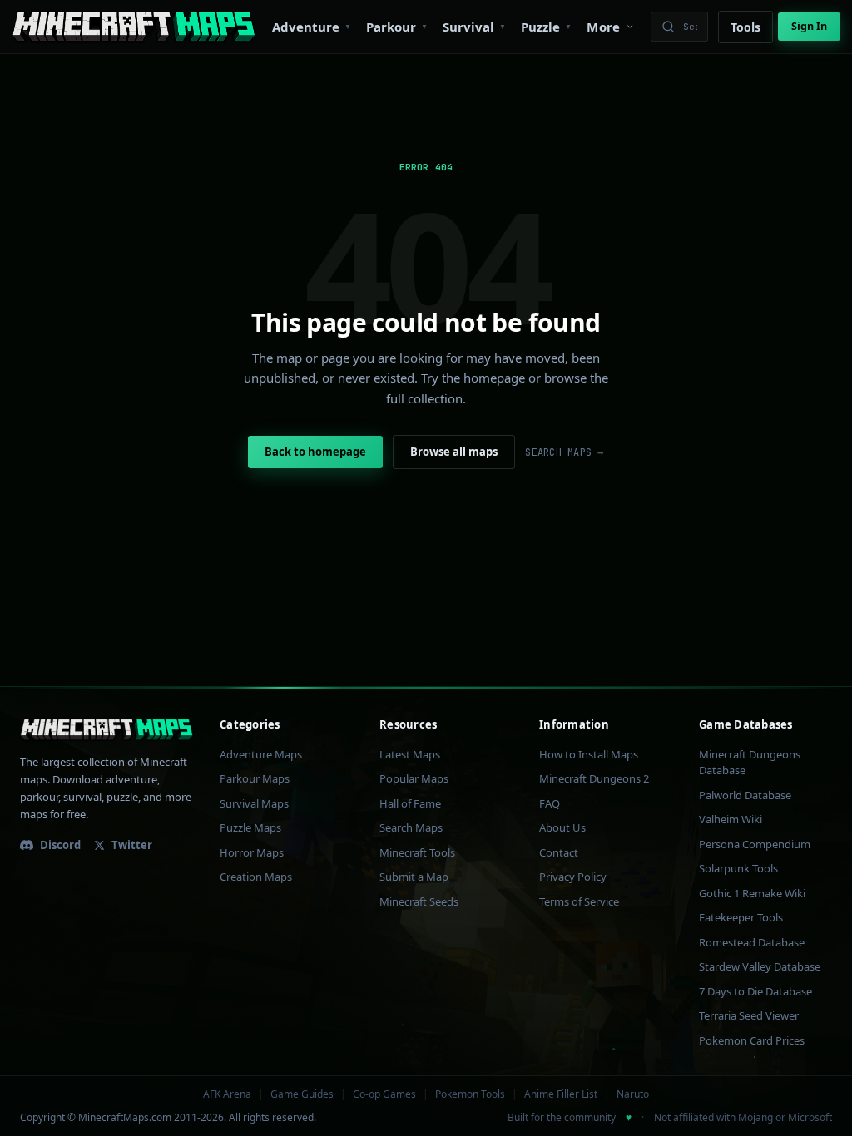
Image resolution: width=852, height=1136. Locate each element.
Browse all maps (454, 451)
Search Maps (411, 827)
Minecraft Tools (417, 852)
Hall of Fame (410, 803)
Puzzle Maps (250, 827)
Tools (745, 27)
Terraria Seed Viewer (749, 1015)
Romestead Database (752, 942)
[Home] (133, 26)
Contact (558, 852)
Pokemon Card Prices (752, 1040)
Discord (60, 844)
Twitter (131, 844)
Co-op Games (384, 1094)
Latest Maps (409, 754)
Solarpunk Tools (738, 868)
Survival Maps (254, 803)
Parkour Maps (255, 778)
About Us (562, 827)
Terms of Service (579, 901)
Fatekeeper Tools (741, 917)
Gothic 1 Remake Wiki (752, 893)
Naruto (633, 1094)
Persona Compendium (754, 844)
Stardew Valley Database (759, 966)
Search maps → (564, 452)
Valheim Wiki (730, 819)
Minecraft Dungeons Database (749, 762)
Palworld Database (745, 795)
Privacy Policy (573, 876)
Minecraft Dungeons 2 (594, 778)
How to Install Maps (588, 754)
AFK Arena (227, 1094)
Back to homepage (315, 451)
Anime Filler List (560, 1094)
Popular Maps (413, 778)
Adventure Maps (261, 754)
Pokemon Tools (470, 1094)
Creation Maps (256, 876)
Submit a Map (413, 876)
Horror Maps (252, 852)
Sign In (809, 26)
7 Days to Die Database (755, 991)
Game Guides (302, 1094)
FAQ (549, 803)
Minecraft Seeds (418, 901)
